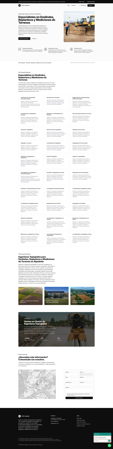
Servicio (82, 372)
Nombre (67, 372)
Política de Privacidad (79, 393)
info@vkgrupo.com (55, 423)
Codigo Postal (69, 382)
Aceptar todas (81, 1)
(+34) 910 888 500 (54, 421)
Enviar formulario (79, 397)
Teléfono (82, 377)
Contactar (90, 5)
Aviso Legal (79, 418)
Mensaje (68, 387)
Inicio (68, 5)
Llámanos (34, 38)
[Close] (109, 434)
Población (82, 382)
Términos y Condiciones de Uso (83, 424)
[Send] (109, 441)
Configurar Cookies (81, 425)
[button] (37, 384)
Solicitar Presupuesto (23, 38)
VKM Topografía (25, 5)
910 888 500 (83, 5)
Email (67, 377)
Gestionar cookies (91, 1)
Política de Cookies (81, 420)
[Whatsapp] (109, 445)
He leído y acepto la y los (78, 394)
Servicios (73, 5)
